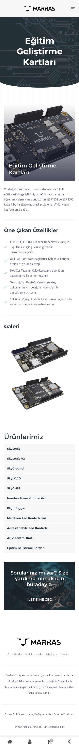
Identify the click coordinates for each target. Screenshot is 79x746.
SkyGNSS (13, 488)
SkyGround (15, 468)
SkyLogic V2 (16, 458)
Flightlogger (16, 508)
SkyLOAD (14, 478)
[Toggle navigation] (63, 8)
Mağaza (51, 654)
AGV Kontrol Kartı (20, 538)
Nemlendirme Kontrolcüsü (27, 498)
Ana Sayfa (14, 654)
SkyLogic (13, 448)
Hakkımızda (34, 654)
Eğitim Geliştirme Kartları (26, 548)
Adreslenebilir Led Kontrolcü (28, 528)
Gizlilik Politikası (14, 714)
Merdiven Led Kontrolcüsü (26, 518)
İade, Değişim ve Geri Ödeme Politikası (51, 714)
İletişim (66, 654)
